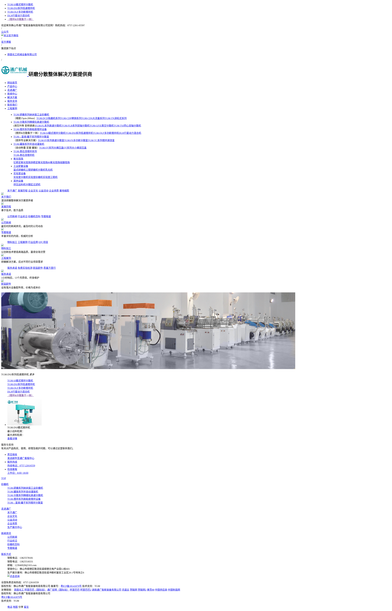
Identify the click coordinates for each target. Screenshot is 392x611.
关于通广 (12, 190)
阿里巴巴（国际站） (35, 589)
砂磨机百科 (34, 216)
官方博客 (6, 42)
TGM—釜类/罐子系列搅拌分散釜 (31, 136)
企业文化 (33, 190)
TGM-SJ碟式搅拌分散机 (53, 133)
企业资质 (54, 190)
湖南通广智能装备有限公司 (106, 589)
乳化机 (49, 170)
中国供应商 (161, 589)
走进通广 (6, 509)
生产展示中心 (14, 527)
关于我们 (6, 196)
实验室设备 (19, 173)
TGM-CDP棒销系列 (70, 118)
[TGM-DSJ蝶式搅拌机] (24, 424)
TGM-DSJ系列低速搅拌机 (79, 133)
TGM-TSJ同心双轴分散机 (127, 125)
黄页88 (150, 589)
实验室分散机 (20, 177)
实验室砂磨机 (35, 177)
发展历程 (23, 190)
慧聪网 (133, 589)
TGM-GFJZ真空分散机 (102, 125)
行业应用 (33, 242)
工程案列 (6, 258)
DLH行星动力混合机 (130, 133)
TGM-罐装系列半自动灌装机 (28, 144)
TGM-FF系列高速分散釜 (51, 140)
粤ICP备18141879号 (71, 586)
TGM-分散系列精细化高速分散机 (31, 122)
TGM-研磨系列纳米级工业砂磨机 (31, 114)
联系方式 (6, 554)
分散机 (41, 170)
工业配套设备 (20, 166)
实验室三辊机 (50, 177)
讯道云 (125, 589)
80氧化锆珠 (54, 162)
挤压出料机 (19, 184)
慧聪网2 (142, 589)
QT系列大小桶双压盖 (75, 147)
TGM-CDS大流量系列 (93, 118)
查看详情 (12, 438)
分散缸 (29, 184)
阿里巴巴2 (85, 589)
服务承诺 (12, 268)
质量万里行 (49, 268)
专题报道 (46, 216)
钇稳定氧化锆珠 (22, 162)
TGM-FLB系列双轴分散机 (76, 125)
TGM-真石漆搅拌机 (23, 155)
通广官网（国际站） (58, 589)
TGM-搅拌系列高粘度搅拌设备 (30, 129)
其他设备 (18, 181)
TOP (3, 478)
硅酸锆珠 (65, 162)
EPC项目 (43, 242)
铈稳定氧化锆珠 (39, 162)
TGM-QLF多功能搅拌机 (106, 133)
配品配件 (38, 268)
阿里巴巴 (75, 589)
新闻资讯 (6, 533)
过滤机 (36, 184)
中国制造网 (174, 589)
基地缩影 (64, 190)
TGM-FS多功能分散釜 (76, 140)
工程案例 (23, 242)
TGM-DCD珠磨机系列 (48, 118)
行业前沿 (23, 216)
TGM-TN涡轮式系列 (116, 118)
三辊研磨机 (32, 170)
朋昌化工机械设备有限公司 (22, 54)
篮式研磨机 (19, 170)
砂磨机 (5, 484)
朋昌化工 (19, 589)
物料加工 (12, 242)
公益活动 (43, 190)
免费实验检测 (25, 268)
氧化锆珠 (18, 158)
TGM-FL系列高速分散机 (48, 125)
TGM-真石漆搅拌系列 (25, 151)
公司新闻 (12, 216)
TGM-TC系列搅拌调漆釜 (101, 140)
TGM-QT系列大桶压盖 (51, 147)
